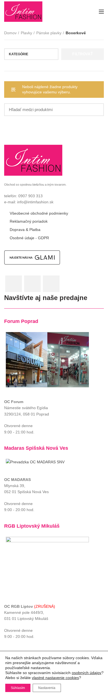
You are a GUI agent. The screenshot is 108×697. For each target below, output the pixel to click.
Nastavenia (46, 688)
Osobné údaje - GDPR (29, 238)
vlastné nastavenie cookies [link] (55, 677)
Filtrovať (82, 54)
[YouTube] (51, 283)
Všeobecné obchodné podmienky (39, 213)
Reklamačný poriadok (29, 221)
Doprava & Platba (25, 229)
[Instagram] (32, 283)
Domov (10, 33)
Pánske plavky (48, 33)
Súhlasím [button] (18, 688)
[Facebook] (13, 283)
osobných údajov (86, 672)
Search (96, 109)
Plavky (26, 33)
